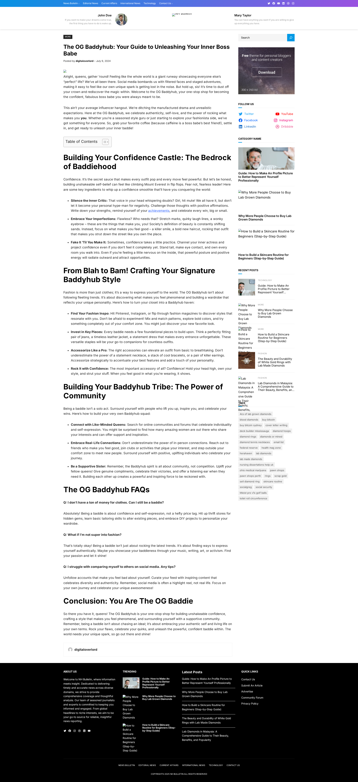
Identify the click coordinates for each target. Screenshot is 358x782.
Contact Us (248, 679)
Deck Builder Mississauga (254, 430)
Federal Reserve (249, 447)
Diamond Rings (248, 436)
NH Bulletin (176, 774)
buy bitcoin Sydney (251, 425)
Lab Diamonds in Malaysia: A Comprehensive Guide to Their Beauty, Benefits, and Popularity (276, 387)
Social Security (264, 487)
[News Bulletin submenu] (79, 3)
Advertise (247, 691)
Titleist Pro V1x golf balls (253, 492)
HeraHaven (246, 453)
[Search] (291, 37)
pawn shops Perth (250, 475)
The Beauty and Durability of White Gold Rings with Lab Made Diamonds (275, 362)
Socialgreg (246, 487)
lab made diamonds (251, 459)
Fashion (262, 353)
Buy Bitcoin (268, 419)
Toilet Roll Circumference (253, 498)
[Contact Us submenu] (172, 3)
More (68, 36)
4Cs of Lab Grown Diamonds (255, 414)
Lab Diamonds (263, 453)
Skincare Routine (272, 481)
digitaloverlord (84, 60)
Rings (268, 475)
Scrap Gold (280, 475)
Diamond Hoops (282, 430)
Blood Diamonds (249, 419)
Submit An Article (252, 685)
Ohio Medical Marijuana (253, 470)
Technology (265, 280)
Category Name (249, 138)
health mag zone (271, 447)
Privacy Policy (249, 703)
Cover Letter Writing (276, 425)
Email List (279, 442)
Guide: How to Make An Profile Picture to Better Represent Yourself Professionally (265, 177)
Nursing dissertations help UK (256, 464)
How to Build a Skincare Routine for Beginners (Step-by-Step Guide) (263, 256)
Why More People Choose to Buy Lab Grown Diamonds (264, 217)
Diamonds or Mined (271, 436)
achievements (158, 210)
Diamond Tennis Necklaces (255, 442)
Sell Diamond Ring (250, 481)
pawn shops (277, 470)
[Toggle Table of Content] (103, 142)
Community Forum (252, 697)
